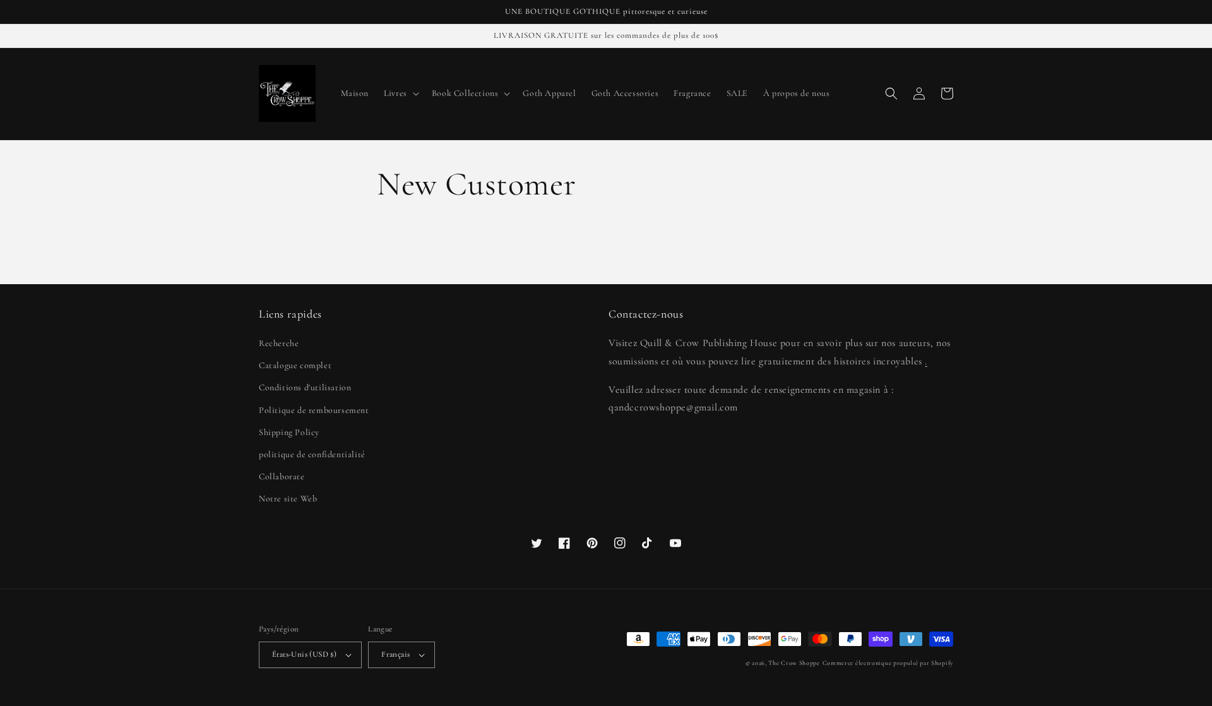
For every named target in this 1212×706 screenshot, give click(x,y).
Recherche (279, 343)
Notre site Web (288, 498)
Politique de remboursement (314, 410)
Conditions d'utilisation (305, 387)
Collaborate (282, 476)
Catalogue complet (295, 365)
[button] (400, 93)
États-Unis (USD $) (304, 654)
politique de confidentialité (312, 454)
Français (395, 654)
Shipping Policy (289, 432)
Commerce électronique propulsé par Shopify (888, 663)
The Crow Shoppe (794, 663)
